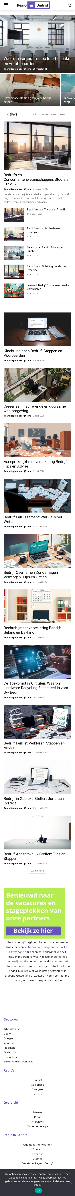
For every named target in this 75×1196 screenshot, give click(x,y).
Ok (38, 1190)
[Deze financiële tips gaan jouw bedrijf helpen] (30, 90)
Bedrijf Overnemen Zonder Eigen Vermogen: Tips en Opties (31, 574)
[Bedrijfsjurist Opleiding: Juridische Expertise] (14, 272)
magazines (50, 947)
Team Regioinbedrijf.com (17, 188)
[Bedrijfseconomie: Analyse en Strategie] (14, 234)
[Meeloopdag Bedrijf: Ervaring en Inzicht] (14, 253)
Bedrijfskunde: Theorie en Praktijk (46, 209)
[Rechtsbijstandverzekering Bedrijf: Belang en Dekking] (37, 606)
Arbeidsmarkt (49, 114)
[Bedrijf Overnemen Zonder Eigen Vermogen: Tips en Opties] (37, 551)
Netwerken (35, 947)
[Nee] (70, 1183)
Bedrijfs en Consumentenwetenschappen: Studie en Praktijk (37, 179)
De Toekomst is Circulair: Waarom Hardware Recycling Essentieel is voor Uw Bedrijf (36, 688)
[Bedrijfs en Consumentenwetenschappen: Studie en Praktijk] (37, 146)
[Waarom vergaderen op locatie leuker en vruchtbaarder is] (37, 44)
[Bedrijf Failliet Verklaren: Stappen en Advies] (37, 722)
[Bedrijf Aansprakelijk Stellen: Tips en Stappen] (37, 832)
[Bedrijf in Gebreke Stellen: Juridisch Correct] (37, 777)
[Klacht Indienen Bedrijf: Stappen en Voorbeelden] (37, 329)
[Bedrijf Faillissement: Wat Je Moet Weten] (37, 496)
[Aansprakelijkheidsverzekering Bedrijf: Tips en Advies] (37, 440)
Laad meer (36, 870)
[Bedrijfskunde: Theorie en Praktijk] (14, 215)
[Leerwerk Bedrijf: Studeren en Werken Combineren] (14, 291)
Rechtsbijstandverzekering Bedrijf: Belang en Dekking (32, 630)
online (65, 947)
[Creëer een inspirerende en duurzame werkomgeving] (37, 385)
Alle (35, 114)
